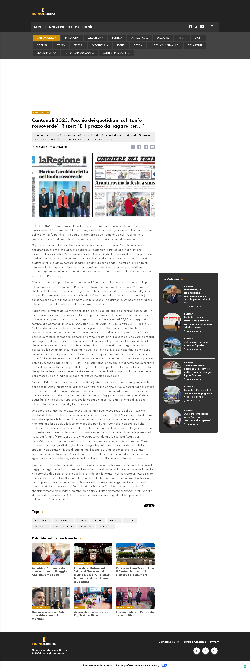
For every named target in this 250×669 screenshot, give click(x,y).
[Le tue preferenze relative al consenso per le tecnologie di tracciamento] (245, 666)
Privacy (214, 642)
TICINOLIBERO (40, 147)
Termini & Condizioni (194, 642)
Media (181, 38)
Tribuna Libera (54, 27)
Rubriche (73, 27)
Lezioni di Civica (46, 53)
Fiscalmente (195, 45)
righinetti (106, 527)
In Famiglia (72, 38)
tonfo (82, 520)
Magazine (163, 38)
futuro (114, 520)
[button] (196, 650)
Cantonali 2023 (46, 38)
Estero (61, 45)
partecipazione (63, 527)
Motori (78, 45)
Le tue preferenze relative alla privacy (137, 665)
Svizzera (42, 45)
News (37, 27)
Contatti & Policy (169, 642)
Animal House (139, 38)
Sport (198, 38)
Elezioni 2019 (95, 38)
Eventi (121, 45)
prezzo (98, 520)
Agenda (87, 27)
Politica (117, 38)
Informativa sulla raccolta (97, 665)
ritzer (129, 520)
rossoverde (63, 520)
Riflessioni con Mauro (164, 45)
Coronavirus (100, 45)
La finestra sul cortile (116, 53)
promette (85, 527)
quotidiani (41, 520)
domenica (41, 527)
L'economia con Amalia (80, 53)
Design (138, 45)
